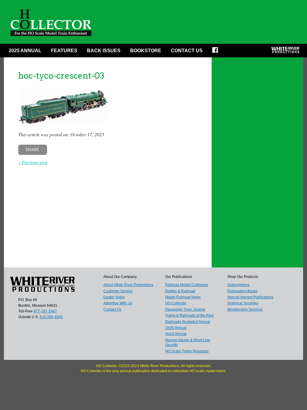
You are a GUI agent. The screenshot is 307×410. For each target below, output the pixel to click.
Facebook (217, 52)
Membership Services (245, 309)
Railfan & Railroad (180, 291)
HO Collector (175, 303)
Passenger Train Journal (185, 309)
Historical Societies (242, 303)
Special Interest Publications (250, 297)
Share (32, 149)
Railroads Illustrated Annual (187, 322)
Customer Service (118, 291)
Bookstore (145, 50)
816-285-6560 (51, 317)
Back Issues (104, 50)
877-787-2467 (45, 311)
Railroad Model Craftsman (186, 285)
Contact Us (187, 50)
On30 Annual (175, 328)
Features (64, 50)
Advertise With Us (117, 303)
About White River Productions (128, 285)
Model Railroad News (183, 297)
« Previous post (32, 162)
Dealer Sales (114, 297)
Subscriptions (238, 285)
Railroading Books (242, 291)
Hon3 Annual (175, 334)
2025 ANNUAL (25, 50)
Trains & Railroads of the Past (189, 315)
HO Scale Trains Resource (187, 351)
